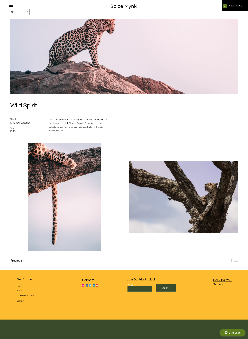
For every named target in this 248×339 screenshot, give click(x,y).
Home (19, 286)
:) (221, 284)
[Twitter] (90, 285)
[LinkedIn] (94, 285)
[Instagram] (83, 285)
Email (130, 285)
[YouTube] (97, 285)
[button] (11, 6)
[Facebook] (87, 285)
